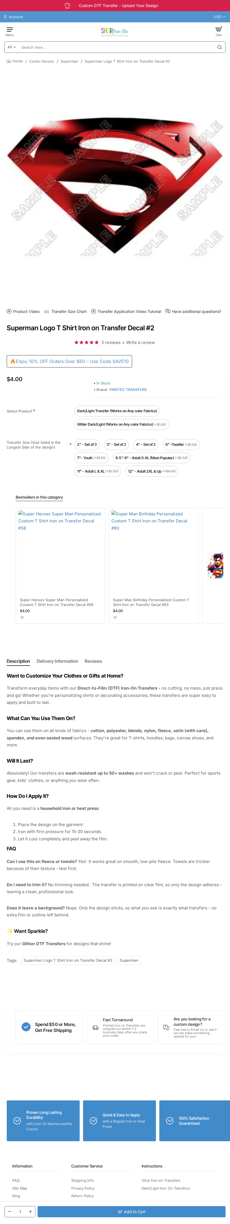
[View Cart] (218, 31)
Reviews (93, 661)
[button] (132, 1211)
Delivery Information (57, 661)
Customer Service (87, 1166)
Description (18, 661)
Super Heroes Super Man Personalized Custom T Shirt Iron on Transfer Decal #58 (56, 602)
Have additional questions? (196, 311)
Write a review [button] (140, 342)
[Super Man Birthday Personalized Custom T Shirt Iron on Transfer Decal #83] (153, 552)
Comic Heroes (41, 61)
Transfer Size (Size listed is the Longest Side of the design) (34, 444)
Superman (69, 61)
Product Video (26, 311)
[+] (30, 1211)
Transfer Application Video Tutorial (129, 311)
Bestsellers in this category (39, 497)
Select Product (19, 411)
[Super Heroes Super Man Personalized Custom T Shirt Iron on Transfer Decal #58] (60, 552)
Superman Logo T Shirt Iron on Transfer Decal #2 (68, 960)
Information (22, 1166)
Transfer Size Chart (69, 311)
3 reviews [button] (111, 342)
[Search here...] (219, 47)
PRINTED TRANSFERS (128, 389)
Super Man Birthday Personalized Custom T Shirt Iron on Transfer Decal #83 (151, 602)
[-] (9, 1211)
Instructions (152, 1166)
